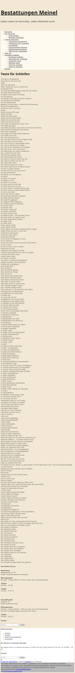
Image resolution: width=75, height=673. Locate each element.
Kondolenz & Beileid (12, 55)
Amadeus (28, 661)
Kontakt (7, 69)
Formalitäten (13, 45)
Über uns (8, 53)
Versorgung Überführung (18, 41)
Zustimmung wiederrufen (13, 671)
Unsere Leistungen (11, 40)
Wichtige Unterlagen (16, 38)
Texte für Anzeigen (16, 67)
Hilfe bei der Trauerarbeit (18, 51)
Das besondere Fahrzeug (18, 47)
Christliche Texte (15, 61)
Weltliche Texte (14, 63)
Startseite (8, 32)
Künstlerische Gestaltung (18, 49)
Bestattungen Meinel (29, 12)
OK (18, 669)
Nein (20, 669)
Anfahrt (7, 635)
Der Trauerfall (10, 34)
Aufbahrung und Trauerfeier (19, 43)
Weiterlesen (26, 669)
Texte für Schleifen (15, 65)
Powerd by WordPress (9, 661)
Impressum (9, 639)
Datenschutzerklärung (13, 637)
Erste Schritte (14, 36)
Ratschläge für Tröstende (18, 59)
